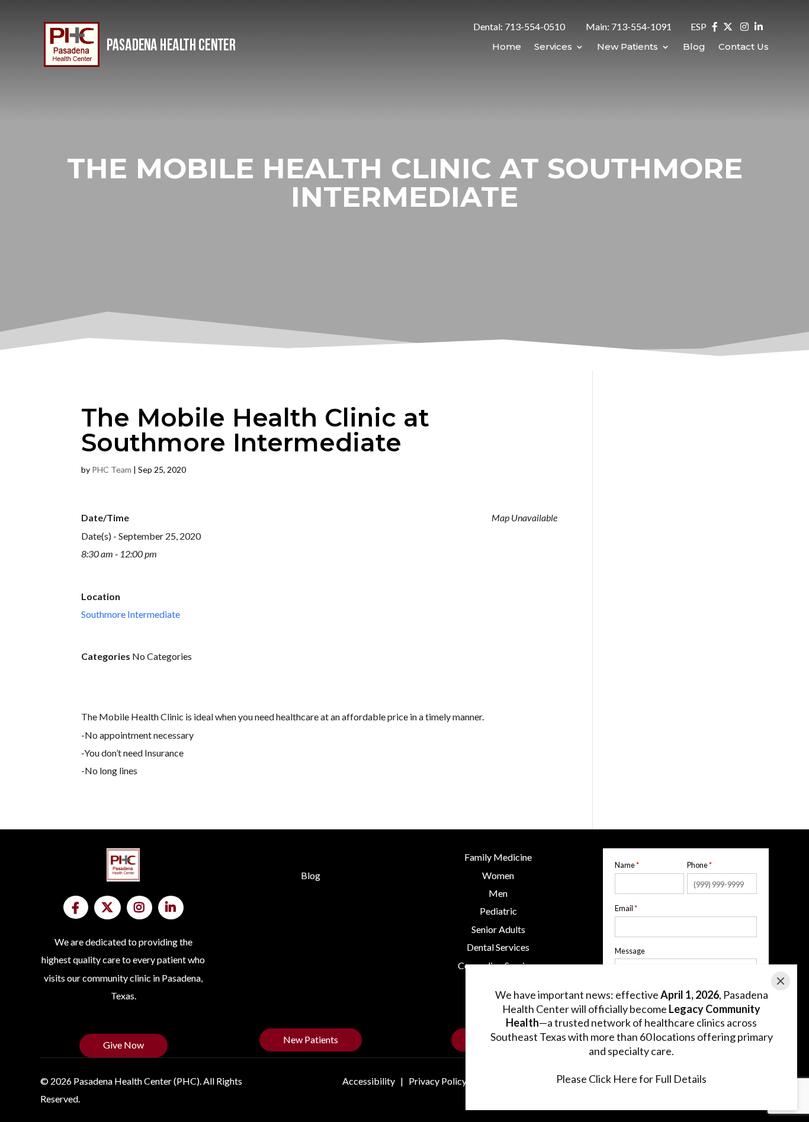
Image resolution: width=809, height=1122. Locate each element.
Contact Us (743, 47)
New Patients (627, 47)
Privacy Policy (438, 1080)
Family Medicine (498, 857)
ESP (699, 26)
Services (553, 47)
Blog (694, 47)
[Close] (780, 981)
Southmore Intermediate (130, 614)
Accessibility (368, 1080)
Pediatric (498, 910)
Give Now (123, 1044)
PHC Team (111, 469)
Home (506, 47)
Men (498, 893)
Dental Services (498, 947)
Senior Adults (498, 929)
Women (498, 875)
